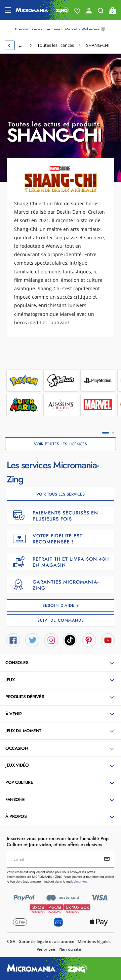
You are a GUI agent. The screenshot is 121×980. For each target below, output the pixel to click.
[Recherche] (100, 12)
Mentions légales (94, 941)
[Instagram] (51, 639)
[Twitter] (32, 639)
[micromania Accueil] (42, 10)
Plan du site (69, 949)
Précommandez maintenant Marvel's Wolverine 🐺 (60, 29)
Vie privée (46, 949)
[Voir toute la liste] (77, 11)
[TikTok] (70, 639)
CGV (11, 941)
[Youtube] (108, 639)
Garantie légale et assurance (46, 941)
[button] (61, 663)
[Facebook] (13, 639)
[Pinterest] (89, 639)
